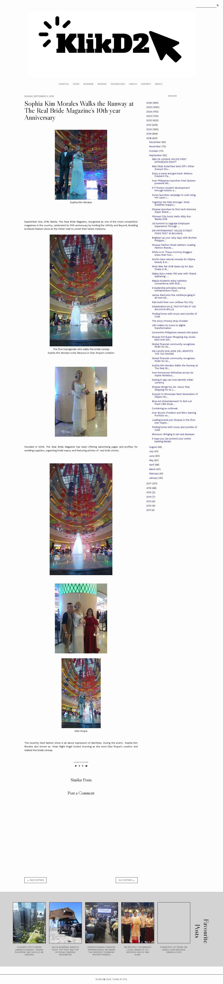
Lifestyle (64, 84)
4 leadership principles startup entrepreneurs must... (169, 289)
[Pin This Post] (82, 766)
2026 (149, 102)
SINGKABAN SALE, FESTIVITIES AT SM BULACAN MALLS (174, 308)
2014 (149, 496)
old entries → (126, 880)
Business (88, 84)
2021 (149, 125)
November (155, 146)
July (151, 451)
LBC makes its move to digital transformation (168, 326)
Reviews (102, 84)
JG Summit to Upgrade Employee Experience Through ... (171, 225)
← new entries (35, 880)
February (154, 473)
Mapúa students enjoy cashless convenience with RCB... (169, 282)
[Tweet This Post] (76, 766)
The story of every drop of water (170, 321)
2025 (149, 107)
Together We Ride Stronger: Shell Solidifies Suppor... (171, 203)
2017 (149, 483)
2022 (149, 120)
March (152, 469)
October (154, 151)
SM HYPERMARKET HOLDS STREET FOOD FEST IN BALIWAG (172, 232)
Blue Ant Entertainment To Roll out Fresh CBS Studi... (172, 402)
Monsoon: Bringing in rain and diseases (173, 434)
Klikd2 (99, 979)
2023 (149, 116)
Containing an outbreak (165, 408)
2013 (149, 501)
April (152, 464)
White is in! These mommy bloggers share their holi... (172, 253)
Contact (146, 84)
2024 (149, 111)
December (155, 142)
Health (133, 84)
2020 (149, 129)
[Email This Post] (86, 766)
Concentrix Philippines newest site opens (175, 332)
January (153, 478)
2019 (149, 133)
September (156, 155)
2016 (149, 488)
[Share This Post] (79, 766)
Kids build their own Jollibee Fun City (172, 302)
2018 (149, 138)
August (153, 447)
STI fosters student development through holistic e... (171, 189)
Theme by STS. (119, 979)
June (152, 456)
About (158, 84)
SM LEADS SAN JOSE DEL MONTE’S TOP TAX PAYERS (172, 352)
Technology (117, 84)
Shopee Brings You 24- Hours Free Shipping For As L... (171, 388)
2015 (149, 492)
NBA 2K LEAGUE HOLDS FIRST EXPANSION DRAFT (169, 160)
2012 (149, 505)
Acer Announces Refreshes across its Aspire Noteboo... (172, 374)
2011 (149, 510)
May (151, 460)
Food (76, 84)
